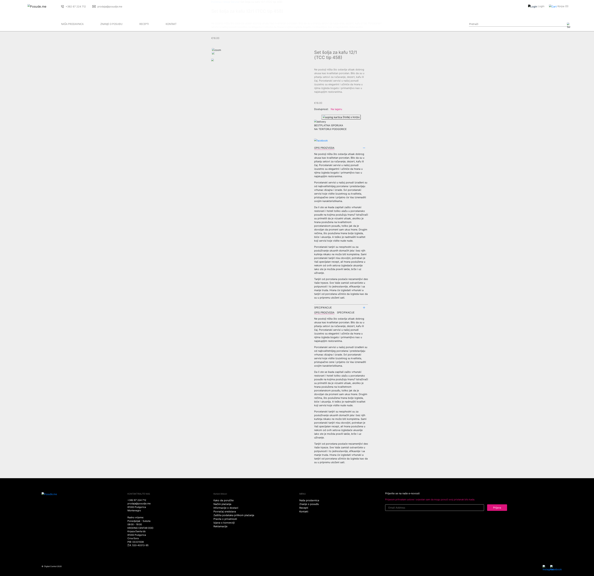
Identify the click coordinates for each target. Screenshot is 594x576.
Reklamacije (220, 526)
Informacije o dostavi (225, 507)
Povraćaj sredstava (224, 511)
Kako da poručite (223, 500)
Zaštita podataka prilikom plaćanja (233, 515)
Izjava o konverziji (224, 522)
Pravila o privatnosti (225, 518)
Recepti (144, 24)
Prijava (497, 507)
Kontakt (171, 24)
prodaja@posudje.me (139, 503)
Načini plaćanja (222, 504)
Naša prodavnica (72, 24)
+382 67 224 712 (136, 500)
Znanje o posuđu (111, 24)
